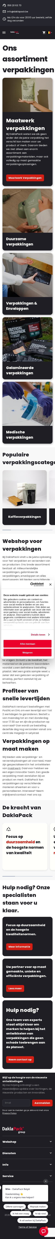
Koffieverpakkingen (24, 517)
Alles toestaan (27, 643)
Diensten (9, 1153)
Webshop (9, 1142)
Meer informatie (19, 946)
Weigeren (27, 652)
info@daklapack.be (17, 11)
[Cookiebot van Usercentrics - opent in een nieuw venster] (32, 584)
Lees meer (15, 988)
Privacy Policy (9, 1113)
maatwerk (14, 768)
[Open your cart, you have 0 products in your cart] (44, 32)
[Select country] (50, 32)
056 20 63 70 (14, 5)
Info (5, 1165)
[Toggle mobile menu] (4, 32)
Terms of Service (27, 1227)
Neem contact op (20, 1059)
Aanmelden (42, 1103)
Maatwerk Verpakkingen (25, 178)
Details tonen (38, 634)
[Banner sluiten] (50, 584)
